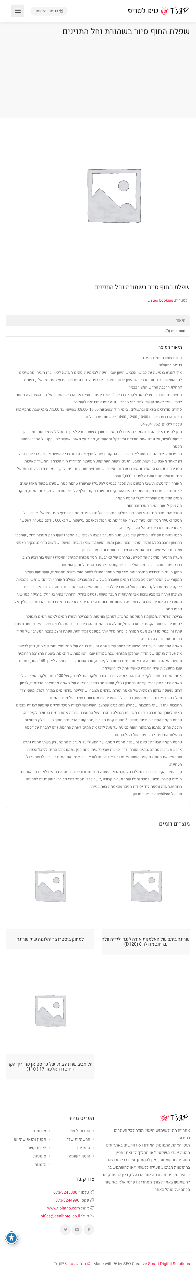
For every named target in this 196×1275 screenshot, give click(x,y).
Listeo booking (160, 300)
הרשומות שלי (78, 1139)
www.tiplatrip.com (63, 1208)
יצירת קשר (37, 1148)
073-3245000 (65, 1192)
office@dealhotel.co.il (60, 1216)
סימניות (39, 1156)
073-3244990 (67, 1200)
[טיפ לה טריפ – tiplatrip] (158, 11)
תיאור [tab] (180, 320)
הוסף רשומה (79, 1156)
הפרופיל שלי (79, 1131)
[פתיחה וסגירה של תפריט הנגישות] (11, 1238)
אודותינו (39, 1131)
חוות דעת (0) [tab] (175, 331)
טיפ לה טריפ (75, 1264)
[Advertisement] (98, 75)
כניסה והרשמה (46, 11)
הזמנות (40, 1165)
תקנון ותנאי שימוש (30, 1139)
